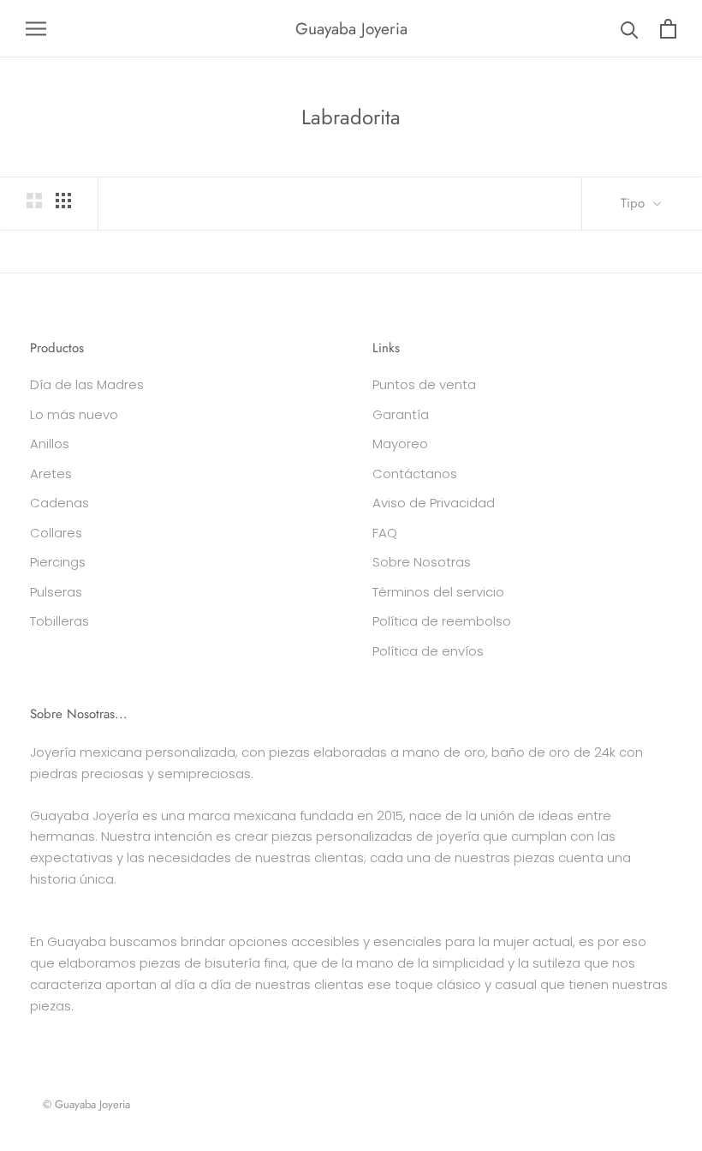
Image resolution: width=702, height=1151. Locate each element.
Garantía (400, 414)
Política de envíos (428, 651)
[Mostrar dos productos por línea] (34, 200)
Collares (56, 533)
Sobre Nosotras (421, 562)
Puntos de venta (424, 384)
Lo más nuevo (74, 414)
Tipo (635, 203)
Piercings (58, 562)
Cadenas (59, 503)
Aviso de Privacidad (433, 503)
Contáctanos (414, 474)
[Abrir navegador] (36, 28)
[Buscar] (630, 29)
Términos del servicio (438, 592)
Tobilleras (59, 621)
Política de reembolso (441, 621)
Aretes (51, 474)
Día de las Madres (87, 384)
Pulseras (56, 592)
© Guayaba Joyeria (86, 1104)
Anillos (49, 444)
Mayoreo (400, 444)
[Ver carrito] (668, 29)
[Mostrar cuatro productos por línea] (63, 200)
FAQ (384, 533)
